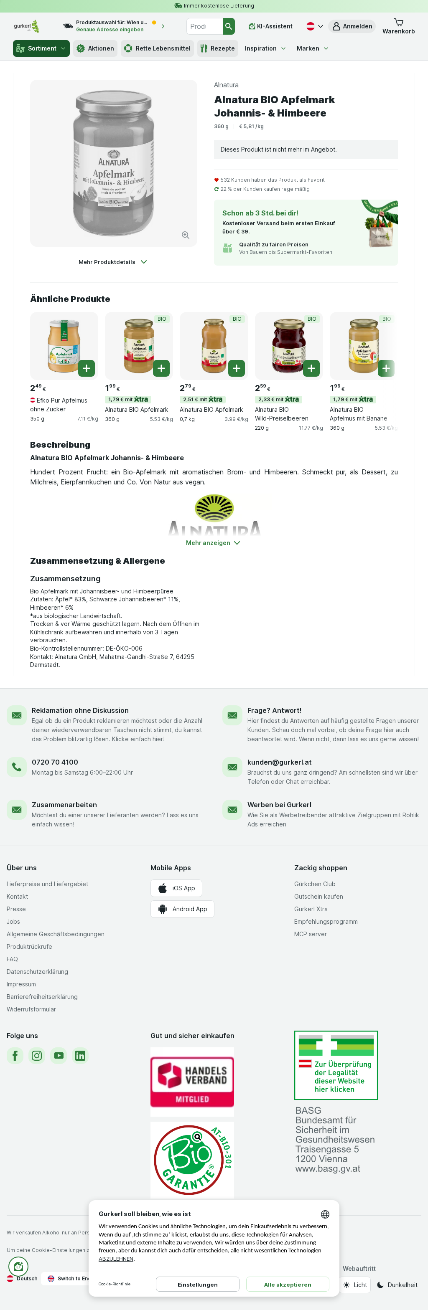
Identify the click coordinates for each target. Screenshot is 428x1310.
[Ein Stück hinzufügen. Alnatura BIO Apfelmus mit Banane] (386, 368)
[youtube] (58, 1055)
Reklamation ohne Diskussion (80, 710)
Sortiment (42, 48)
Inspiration (261, 48)
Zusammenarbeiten (64, 805)
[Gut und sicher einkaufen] (192, 1160)
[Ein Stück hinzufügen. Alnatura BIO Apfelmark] (161, 368)
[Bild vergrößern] (185, 235)
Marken (308, 48)
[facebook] (15, 1055)
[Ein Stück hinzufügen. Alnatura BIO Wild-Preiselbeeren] (311, 368)
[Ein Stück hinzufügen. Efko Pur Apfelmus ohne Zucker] (86, 368)
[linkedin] (80, 1055)
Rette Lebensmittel (163, 48)
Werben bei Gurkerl (279, 805)
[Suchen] (229, 26)
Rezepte (223, 48)
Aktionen (101, 48)
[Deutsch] (314, 26)
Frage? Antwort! (274, 710)
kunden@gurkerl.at (279, 762)
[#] (336, 1065)
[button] (352, 26)
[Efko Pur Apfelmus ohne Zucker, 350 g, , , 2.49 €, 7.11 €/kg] (64, 346)
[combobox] (204, 26)
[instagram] (36, 1055)
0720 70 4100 (55, 762)
